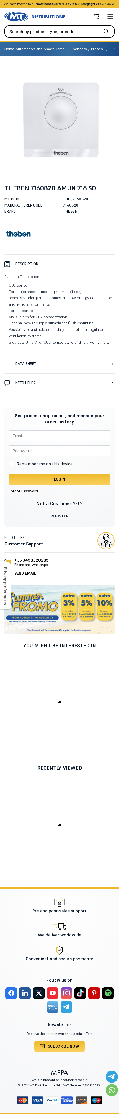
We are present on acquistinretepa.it (59, 1080)
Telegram (103, 4)
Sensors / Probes (88, 48)
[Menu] (110, 16)
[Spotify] (108, 993)
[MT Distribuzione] (34, 16)
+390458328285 (31, 560)
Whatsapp (84, 4)
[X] (39, 993)
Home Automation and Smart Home (35, 48)
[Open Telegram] (112, 1077)
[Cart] (96, 16)
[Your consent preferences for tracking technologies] (5, 585)
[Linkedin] (25, 993)
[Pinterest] (94, 993)
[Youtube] (52, 993)
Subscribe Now (63, 1046)
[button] (59, 264)
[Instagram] (66, 993)
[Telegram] (66, 1007)
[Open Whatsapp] (112, 1090)
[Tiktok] (80, 993)
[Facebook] (11, 993)
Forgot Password (23, 490)
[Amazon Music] (52, 1007)
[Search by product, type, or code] (107, 31)
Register (60, 515)
